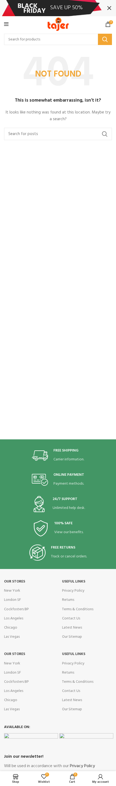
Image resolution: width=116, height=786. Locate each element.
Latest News (72, 628)
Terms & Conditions (77, 609)
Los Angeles (13, 618)
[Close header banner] (109, 8)
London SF (12, 600)
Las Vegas (12, 637)
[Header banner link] (50, 8)
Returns (68, 600)
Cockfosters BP (16, 609)
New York (12, 591)
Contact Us (71, 618)
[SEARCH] (105, 39)
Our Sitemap (72, 637)
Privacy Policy (73, 591)
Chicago (10, 628)
